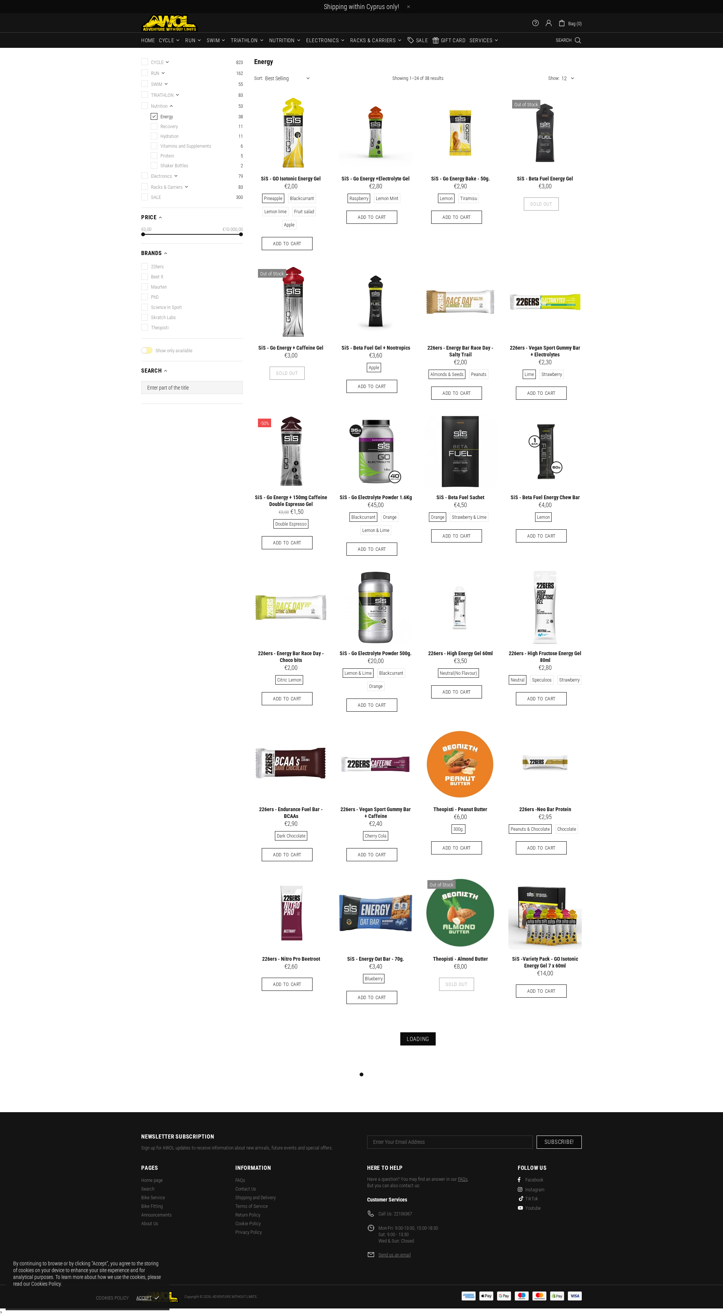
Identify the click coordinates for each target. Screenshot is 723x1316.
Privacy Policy (248, 1232)
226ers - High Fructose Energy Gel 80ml (545, 656)
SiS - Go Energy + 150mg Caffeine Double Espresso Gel (291, 500)
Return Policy (247, 1215)
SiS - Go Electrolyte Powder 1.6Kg (376, 497)
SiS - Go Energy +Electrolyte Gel (376, 179)
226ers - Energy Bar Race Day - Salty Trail (460, 351)
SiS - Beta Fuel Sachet (460, 497)
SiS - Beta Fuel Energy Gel (545, 179)
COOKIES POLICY (112, 1298)
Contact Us (245, 1189)
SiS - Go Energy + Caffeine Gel (290, 348)
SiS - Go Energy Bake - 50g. (460, 179)
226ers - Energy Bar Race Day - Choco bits (291, 656)
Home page (152, 1180)
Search (147, 1189)
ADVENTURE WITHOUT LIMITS (169, 23)
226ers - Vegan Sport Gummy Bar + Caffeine (375, 812)
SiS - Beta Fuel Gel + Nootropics (376, 348)
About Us (149, 1223)
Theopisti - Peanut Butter (460, 809)
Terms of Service (251, 1206)
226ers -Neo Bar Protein (545, 809)
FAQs (240, 1180)
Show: (554, 78)
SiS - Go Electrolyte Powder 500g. (376, 653)
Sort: (258, 78)
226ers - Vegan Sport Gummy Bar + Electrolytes (545, 351)
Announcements (156, 1215)
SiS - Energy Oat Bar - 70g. (375, 959)
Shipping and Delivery (255, 1197)
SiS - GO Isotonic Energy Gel (291, 179)
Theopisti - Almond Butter (460, 959)
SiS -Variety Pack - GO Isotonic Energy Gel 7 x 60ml (545, 962)
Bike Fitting (152, 1206)
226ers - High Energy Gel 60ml (460, 653)
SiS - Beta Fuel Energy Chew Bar (545, 497)
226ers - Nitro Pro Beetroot (291, 959)
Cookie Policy (248, 1223)
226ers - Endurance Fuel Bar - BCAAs (291, 812)
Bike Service (153, 1197)
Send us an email (394, 1255)
